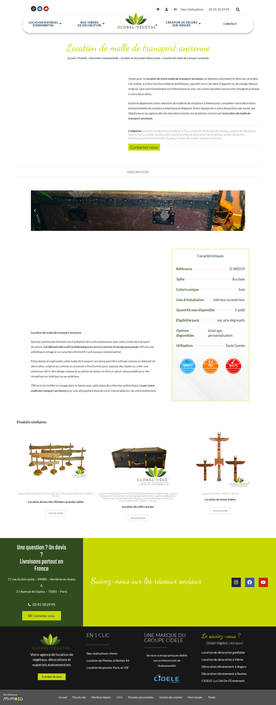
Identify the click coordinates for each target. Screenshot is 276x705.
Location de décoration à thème (222, 659)
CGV (119, 697)
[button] (237, 9)
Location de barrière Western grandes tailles (56, 501)
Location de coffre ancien (138, 506)
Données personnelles (141, 697)
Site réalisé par (10, 694)
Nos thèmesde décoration (89, 24)
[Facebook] (39, 8)
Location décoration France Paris (157, 498)
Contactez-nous (144, 147)
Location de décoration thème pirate (140, 58)
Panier (212, 697)
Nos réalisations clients (102, 653)
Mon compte (195, 697)
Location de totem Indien (220, 499)
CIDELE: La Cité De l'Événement (223, 681)
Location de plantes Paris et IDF (107, 667)
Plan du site (79, 697)
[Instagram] (33, 8)
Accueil (71, 58)
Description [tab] (138, 172)
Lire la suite (55, 513)
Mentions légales (101, 697)
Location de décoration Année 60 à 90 (165, 131)
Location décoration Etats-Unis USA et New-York (40, 493)
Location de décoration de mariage (208, 131)
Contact (230, 23)
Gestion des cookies (170, 697)
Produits (82, 58)
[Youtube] (46, 8)
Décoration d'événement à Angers (224, 666)
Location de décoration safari (161, 134)
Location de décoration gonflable (223, 652)
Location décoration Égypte (159, 138)
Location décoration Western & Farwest (199, 138)
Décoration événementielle (103, 58)
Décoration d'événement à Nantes (224, 673)
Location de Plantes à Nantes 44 (107, 660)
